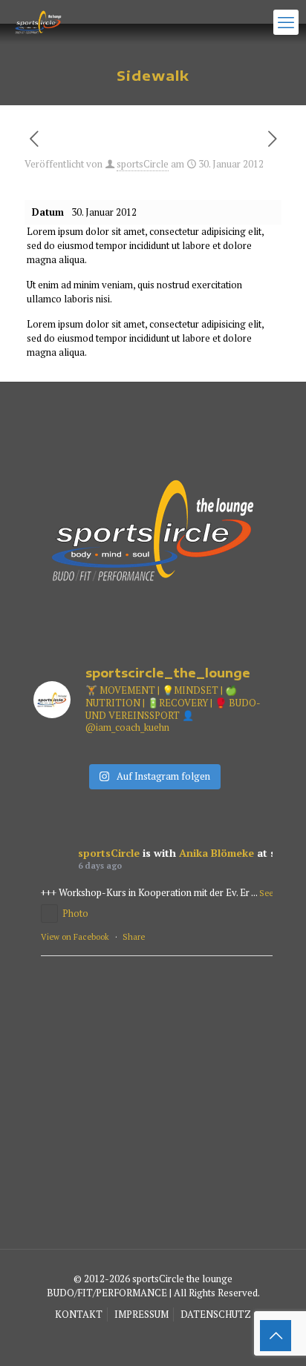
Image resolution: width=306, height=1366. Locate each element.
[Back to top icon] (275, 1335)
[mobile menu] (286, 22)
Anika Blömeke (216, 853)
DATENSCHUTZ (215, 1314)
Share (134, 937)
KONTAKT (78, 1314)
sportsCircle (143, 163)
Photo (75, 913)
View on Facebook (75, 937)
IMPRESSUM (141, 1314)
